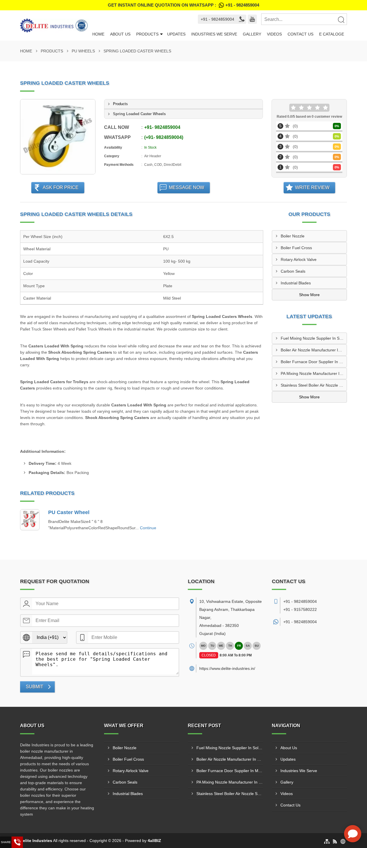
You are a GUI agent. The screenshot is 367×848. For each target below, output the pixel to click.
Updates (176, 34)
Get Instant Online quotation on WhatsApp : (183, 5)
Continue (148, 528)
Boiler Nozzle (292, 236)
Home (98, 34)
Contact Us (300, 34)
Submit (34, 686)
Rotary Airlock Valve (299, 259)
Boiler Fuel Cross (296, 247)
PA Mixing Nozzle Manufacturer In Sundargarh (314, 373)
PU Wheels (83, 51)
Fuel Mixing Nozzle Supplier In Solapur (314, 338)
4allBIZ (154, 840)
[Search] (341, 19)
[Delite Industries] (54, 25)
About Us (120, 34)
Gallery (252, 34)
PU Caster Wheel (68, 512)
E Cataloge (331, 34)
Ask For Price (61, 187)
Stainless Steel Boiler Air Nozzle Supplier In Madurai (314, 385)
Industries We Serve (214, 34)
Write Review (312, 187)
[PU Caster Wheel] (29, 519)
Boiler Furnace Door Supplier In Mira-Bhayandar (314, 361)
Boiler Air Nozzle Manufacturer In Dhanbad (314, 350)
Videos (274, 34)
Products (147, 34)
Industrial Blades (296, 283)
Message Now (186, 187)
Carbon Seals (293, 271)
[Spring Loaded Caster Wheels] (57, 136)
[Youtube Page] (252, 19)
